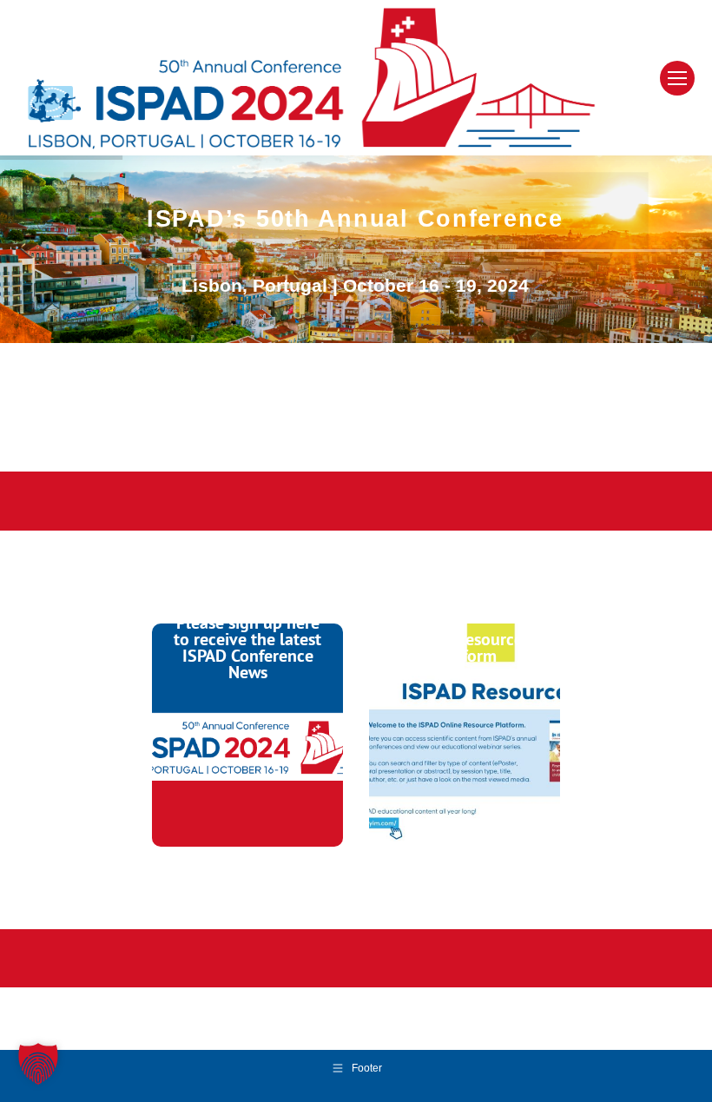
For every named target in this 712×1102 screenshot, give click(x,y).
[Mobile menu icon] (677, 78)
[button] (38, 1064)
